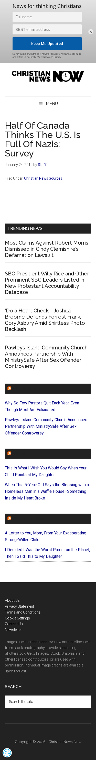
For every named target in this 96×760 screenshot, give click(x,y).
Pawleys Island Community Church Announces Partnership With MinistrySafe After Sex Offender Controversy (46, 357)
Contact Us (14, 624)
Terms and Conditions (23, 612)
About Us (12, 600)
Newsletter (13, 630)
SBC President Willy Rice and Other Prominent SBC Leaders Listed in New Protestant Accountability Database (47, 283)
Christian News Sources (43, 178)
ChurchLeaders (30, 388)
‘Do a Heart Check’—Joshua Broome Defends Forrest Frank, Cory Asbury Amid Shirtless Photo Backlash (45, 320)
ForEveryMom (28, 518)
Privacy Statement (19, 606)
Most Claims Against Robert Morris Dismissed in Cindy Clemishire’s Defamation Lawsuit (46, 249)
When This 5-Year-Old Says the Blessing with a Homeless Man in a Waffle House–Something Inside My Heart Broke (47, 491)
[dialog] (7, 752)
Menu (52, 103)
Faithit (20, 453)
